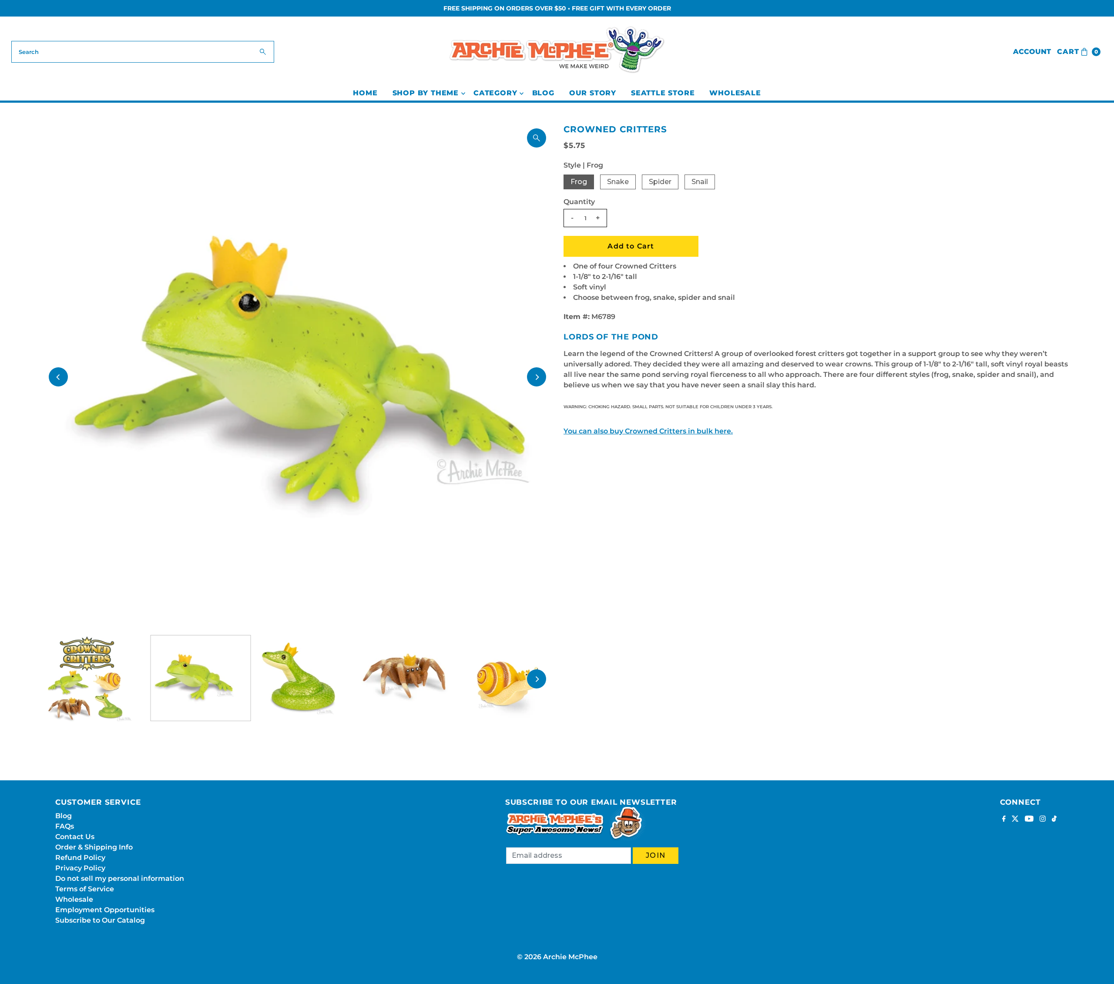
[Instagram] (1043, 819)
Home (365, 93)
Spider (660, 182)
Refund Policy (80, 857)
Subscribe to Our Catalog (100, 920)
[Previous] (58, 376)
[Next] (536, 376)
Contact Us (74, 837)
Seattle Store (663, 93)
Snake (618, 182)
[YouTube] (1029, 819)
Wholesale (735, 93)
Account (1032, 51)
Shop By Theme (426, 93)
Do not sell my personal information (119, 878)
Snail (699, 182)
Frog (578, 182)
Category (495, 93)
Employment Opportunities (104, 910)
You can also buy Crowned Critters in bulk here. (648, 431)
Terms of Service (84, 889)
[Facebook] (1004, 819)
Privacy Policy (80, 868)
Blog (543, 93)
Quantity (579, 202)
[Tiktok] (1054, 819)
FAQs (64, 826)
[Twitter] (1015, 819)
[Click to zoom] (536, 138)
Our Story (592, 93)
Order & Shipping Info (94, 847)
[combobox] (143, 52)
